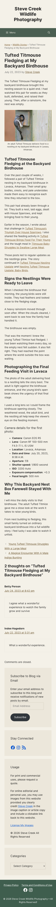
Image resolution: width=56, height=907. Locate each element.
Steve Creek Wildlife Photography (28, 14)
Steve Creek (25, 806)
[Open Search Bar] (49, 32)
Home (7, 44)
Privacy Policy (11, 885)
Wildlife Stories (20, 44)
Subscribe (20, 717)
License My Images (21, 825)
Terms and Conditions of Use (37, 885)
